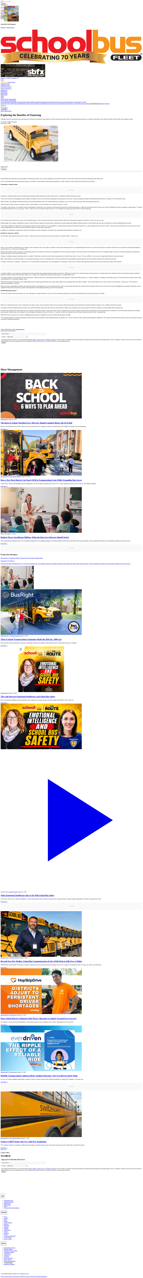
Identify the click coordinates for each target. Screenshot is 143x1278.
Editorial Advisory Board (27, 103)
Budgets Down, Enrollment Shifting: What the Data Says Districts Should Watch (35, 537)
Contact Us (54, 103)
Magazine (29, 102)
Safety (2, 96)
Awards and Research (65, 102)
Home (2, 111)
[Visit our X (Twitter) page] (5, 1156)
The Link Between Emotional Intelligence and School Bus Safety (28, 697)
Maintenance (4, 90)
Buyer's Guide (82, 102)
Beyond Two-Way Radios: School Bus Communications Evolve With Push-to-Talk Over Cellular (41, 961)
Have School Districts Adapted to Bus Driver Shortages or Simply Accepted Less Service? (39, 1018)
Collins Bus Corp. (9, 329)
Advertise (59, 103)
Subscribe (3, 27)
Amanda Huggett (14, 636)
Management (4, 93)
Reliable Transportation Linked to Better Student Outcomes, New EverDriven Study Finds (39, 1076)
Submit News (47, 103)
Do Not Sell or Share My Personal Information (35, 1276)
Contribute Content (39, 103)
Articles (16, 1)
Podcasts (34, 102)
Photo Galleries (18, 102)
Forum (58, 102)
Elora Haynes (13, 1015)
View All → (4, 1149)
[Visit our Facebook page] (1, 1156)
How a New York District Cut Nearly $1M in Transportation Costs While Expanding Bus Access (41, 480)
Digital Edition (10, 27)
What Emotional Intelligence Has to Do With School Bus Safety (27, 895)
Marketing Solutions (104, 103)
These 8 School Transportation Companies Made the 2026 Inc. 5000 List (31, 639)
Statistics (39, 102)
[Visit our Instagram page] (8, 1156)
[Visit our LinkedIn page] (3, 1156)
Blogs (9, 102)
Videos (12, 102)
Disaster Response (5, 87)
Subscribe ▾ (4, 5)
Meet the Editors (16, 103)
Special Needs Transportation (8, 99)
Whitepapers (44, 102)
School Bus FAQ (66, 103)
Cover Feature (7, 1)
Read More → (4, 429)
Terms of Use (11, 1276)
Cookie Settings (94, 103)
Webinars (53, 102)
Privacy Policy (74, 103)
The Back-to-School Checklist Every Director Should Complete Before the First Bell (36, 423)
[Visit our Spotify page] (10, 1156)
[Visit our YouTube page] (6, 1156)
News (12, 1)
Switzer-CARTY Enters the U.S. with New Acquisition (23, 1142)
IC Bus (16, 329)
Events (49, 102)
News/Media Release (15, 476)
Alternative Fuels (5, 83)
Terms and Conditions (84, 103)
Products (25, 102)
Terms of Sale (19, 1276)
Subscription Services (6, 103)
